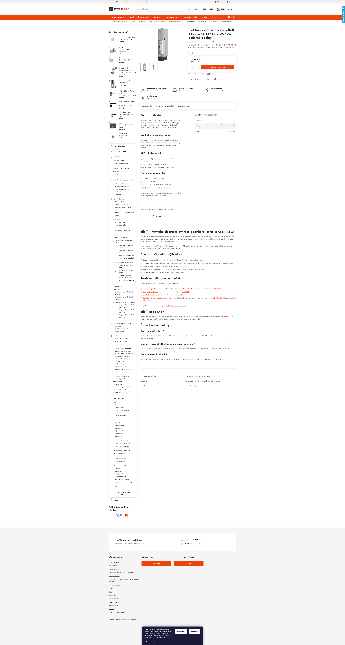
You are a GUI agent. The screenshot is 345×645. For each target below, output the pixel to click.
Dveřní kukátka (117, 336)
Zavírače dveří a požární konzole (122, 323)
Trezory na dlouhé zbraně (122, 443)
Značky (116, 500)
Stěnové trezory (119, 407)
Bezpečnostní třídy (114, 599)
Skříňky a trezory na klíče (120, 466)
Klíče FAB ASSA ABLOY (121, 204)
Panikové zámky (119, 364)
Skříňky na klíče (119, 474)
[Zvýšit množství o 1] (199, 67)
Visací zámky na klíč (120, 222)
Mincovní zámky (117, 384)
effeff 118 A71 (187, 289)
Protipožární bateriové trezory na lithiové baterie (122, 493)
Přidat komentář (159, 216)
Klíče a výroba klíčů (118, 199)
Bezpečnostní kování (118, 289)
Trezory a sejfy (118, 398)
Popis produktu (147, 106)
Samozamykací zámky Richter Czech (123, 370)
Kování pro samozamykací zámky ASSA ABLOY (124, 293)
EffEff (208, 74)
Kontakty (111, 588)
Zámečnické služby (114, 2)
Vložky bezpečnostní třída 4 (122, 186)
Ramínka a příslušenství (121, 329)
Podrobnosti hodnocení (213, 42)
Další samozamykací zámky (122, 356)
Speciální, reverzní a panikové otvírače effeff (125, 276)
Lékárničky (118, 468)
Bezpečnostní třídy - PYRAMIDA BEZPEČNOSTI (122, 572)
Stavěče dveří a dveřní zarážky (121, 376)
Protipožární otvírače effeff (126, 271)
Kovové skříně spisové (119, 166)
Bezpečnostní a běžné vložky (121, 184)
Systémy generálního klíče (120, 390)
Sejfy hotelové (119, 433)
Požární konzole (119, 331)
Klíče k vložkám (119, 210)
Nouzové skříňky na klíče (122, 479)
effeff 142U (186, 292)
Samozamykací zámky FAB (122, 367)
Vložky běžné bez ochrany (122, 192)
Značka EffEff (169, 106)
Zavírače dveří (119, 326)
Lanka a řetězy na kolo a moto (121, 379)
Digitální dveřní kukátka (121, 339)
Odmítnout (180, 631)
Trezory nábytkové (120, 405)
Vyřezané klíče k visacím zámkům (124, 212)
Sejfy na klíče (118, 471)
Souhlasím (194, 631)
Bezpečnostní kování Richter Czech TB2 (127, 316)
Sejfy (114, 420)
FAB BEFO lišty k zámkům (126, 258)
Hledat (189, 9)
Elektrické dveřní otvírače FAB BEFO (123, 241)
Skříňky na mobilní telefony (120, 163)
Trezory (115, 402)
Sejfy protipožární (120, 425)
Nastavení (149, 642)
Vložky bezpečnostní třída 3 (122, 189)
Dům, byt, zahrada (120, 151)
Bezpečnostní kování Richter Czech (125, 302)
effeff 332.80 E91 (219, 298)
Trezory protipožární (120, 416)
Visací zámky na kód (120, 225)
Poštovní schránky (119, 146)
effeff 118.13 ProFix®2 (200, 289)
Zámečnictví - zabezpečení (123, 180)
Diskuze (158, 106)
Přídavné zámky (117, 287)
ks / (156, 563)
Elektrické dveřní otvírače (120, 238)
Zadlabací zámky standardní (123, 348)
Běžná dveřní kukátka (121, 341)
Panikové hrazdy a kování (120, 392)
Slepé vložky (118, 194)
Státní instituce (126, 2)
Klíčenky (117, 215)
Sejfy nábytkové (119, 423)
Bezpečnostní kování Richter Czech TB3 (127, 311)
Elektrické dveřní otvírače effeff (176, 306)
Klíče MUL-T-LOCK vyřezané (123, 207)
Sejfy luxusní (118, 436)
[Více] (231, 17)
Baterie (115, 486)
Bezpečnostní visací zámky (122, 230)
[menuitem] (118, 17)
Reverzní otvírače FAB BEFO (127, 255)
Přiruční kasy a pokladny (119, 453)
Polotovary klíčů (119, 202)
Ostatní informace (184, 106)
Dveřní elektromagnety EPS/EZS (122, 387)
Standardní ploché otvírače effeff (126, 266)
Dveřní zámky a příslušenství (120, 346)
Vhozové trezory (119, 413)
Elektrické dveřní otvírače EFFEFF (124, 262)
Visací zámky (116, 220)
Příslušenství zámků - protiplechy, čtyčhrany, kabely (124, 360)
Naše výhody (112, 595)
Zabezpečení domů (114, 576)
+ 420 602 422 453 (205, 9)
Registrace (232, 2)
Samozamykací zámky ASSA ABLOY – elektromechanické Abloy (125, 352)
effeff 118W (180, 295)
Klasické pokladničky (120, 456)
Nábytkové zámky (118, 381)
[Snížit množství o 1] (193, 67)
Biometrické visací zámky (122, 228)
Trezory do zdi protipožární (123, 410)
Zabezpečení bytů (138, 2)
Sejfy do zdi (118, 428)
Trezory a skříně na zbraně (120, 441)
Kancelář (116, 157)
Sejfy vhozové (119, 431)
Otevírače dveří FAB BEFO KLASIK (126, 251)
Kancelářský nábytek (118, 160)
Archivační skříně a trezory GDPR (122, 451)
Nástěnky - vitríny (117, 171)
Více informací (229, 47)
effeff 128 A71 (217, 289)
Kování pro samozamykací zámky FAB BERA (124, 298)
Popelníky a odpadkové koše (121, 169)
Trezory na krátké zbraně (122, 446)
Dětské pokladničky (120, 459)
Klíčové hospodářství (120, 477)
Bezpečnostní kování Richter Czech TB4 (127, 306)
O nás (110, 592)
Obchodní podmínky (114, 585)
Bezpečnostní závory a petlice (121, 235)
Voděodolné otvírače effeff (126, 280)
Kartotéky (115, 174)
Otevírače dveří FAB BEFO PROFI (126, 246)
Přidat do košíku (218, 67)
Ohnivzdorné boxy (120, 461)
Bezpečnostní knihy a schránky (123, 482)
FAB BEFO (226, 317)
